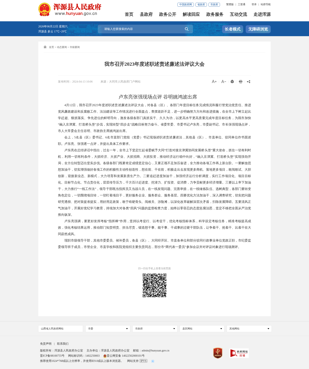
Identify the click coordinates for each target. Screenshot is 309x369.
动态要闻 (62, 47)
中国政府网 (185, 4)
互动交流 (238, 15)
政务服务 (215, 15)
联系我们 (62, 343)
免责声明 (46, 343)
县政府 (146, 15)
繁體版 (230, 4)
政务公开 (167, 15)
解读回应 (191, 15)
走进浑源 (262, 15)
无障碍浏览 (258, 29)
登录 (254, 4)
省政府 (201, 4)
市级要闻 (75, 47)
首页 (129, 15)
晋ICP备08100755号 (52, 355)
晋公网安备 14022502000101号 (126, 355)
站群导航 (266, 4)
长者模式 (233, 29)
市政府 (214, 4)
